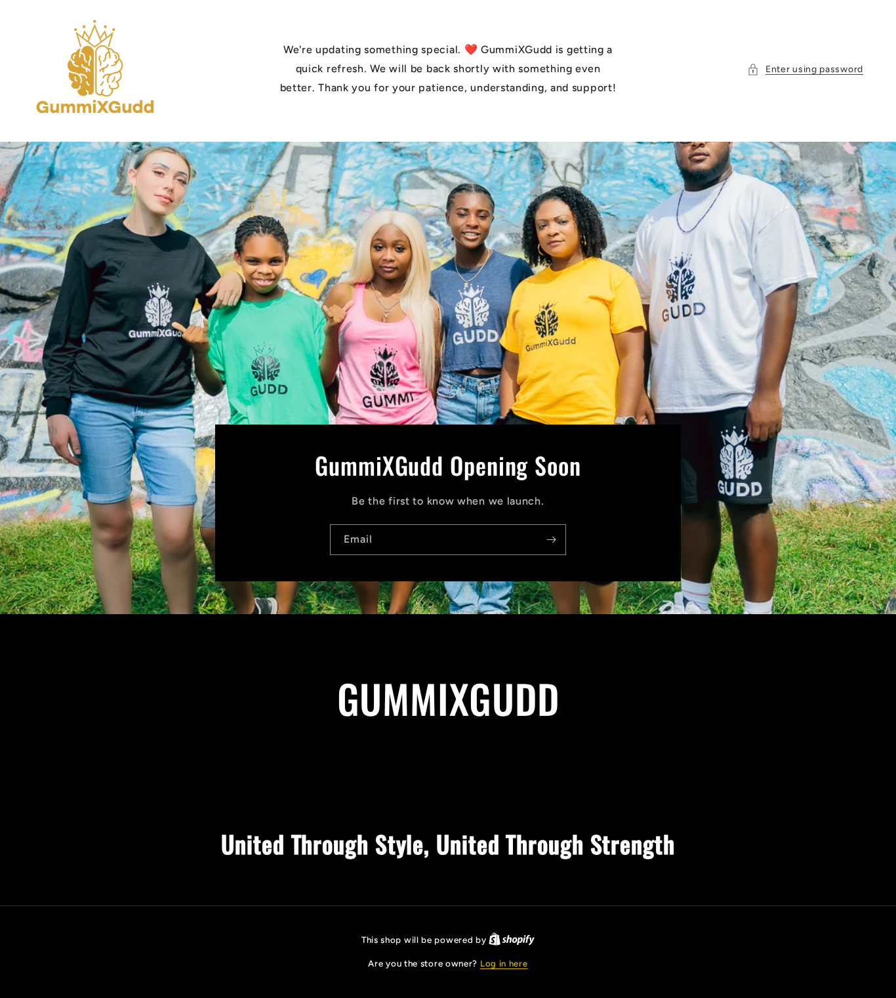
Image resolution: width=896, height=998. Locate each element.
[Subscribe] (551, 539)
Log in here (504, 963)
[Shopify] (512, 940)
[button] (805, 69)
